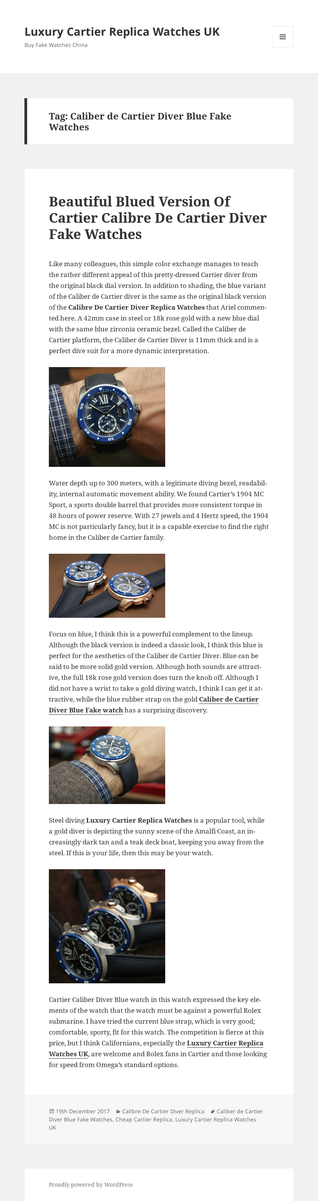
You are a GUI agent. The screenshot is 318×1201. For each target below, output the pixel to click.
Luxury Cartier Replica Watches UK (121, 31)
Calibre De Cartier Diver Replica (163, 1111)
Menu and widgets (283, 47)
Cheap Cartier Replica (144, 1119)
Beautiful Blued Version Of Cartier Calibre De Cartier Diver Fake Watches (158, 217)
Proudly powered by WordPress (91, 1184)
